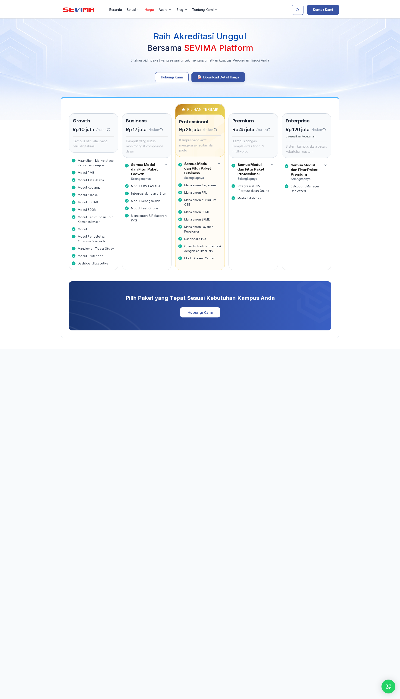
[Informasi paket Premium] (269, 129)
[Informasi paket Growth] (108, 129)
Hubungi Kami (200, 312)
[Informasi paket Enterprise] (324, 129)
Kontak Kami (323, 10)
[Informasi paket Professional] (215, 129)
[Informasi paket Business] (161, 129)
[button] (388, 686)
